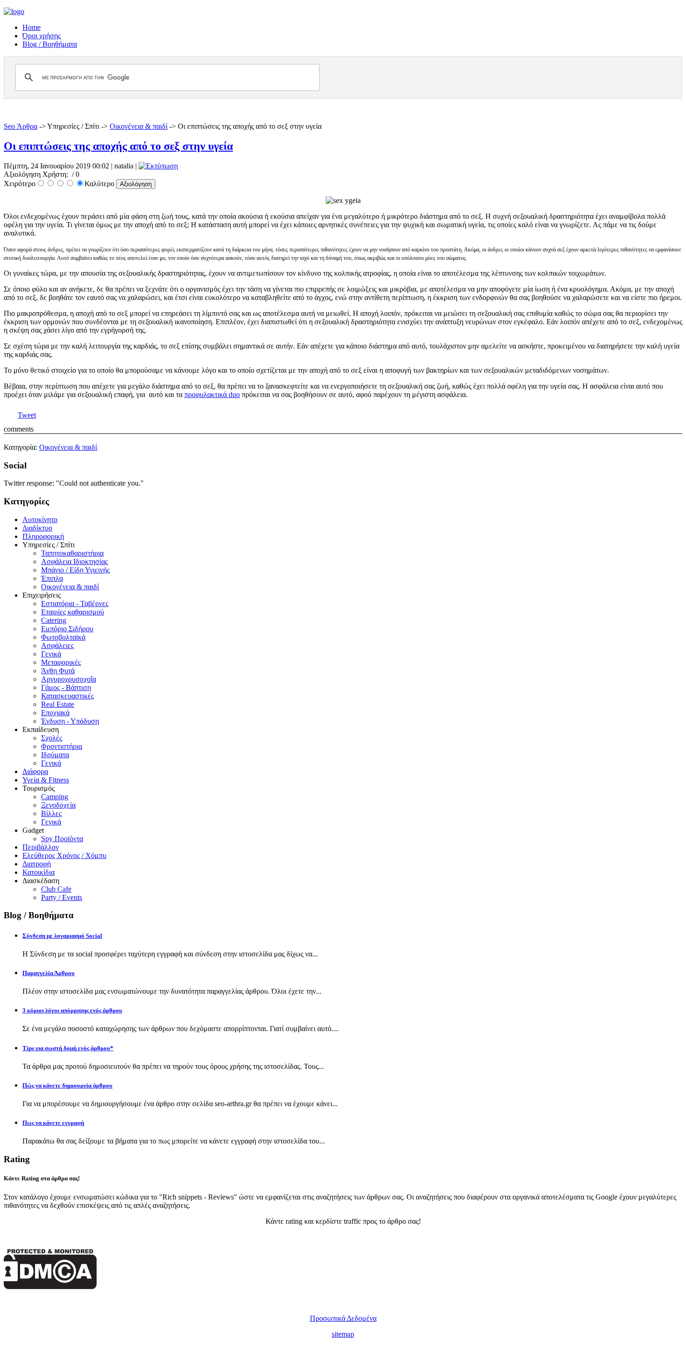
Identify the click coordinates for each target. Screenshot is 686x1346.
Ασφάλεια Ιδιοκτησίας (74, 561)
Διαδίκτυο (37, 528)
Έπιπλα (52, 578)
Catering (53, 620)
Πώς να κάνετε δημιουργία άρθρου (67, 1085)
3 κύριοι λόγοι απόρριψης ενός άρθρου (72, 1010)
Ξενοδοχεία (58, 805)
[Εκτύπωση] (158, 166)
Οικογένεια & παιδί (139, 126)
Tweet (27, 415)
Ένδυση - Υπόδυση (70, 721)
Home (31, 27)
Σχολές (51, 738)
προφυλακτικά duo (212, 394)
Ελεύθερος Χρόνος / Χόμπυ (64, 855)
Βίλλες (51, 813)
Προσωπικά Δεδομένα (343, 1318)
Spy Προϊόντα (62, 839)
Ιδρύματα (55, 755)
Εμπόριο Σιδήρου (67, 629)
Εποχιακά (55, 713)
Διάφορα (35, 771)
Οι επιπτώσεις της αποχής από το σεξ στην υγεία (118, 146)
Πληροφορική (43, 536)
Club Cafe (56, 889)
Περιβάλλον (40, 847)
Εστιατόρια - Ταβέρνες (74, 603)
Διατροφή (36, 864)
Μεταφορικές (61, 662)
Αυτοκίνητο (39, 519)
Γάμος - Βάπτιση (66, 687)
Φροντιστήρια (61, 746)
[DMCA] (50, 1286)
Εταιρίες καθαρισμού (72, 612)
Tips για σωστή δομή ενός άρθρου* (67, 1048)
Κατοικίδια (38, 872)
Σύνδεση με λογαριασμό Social (62, 935)
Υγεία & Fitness (45, 780)
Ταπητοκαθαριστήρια (72, 553)
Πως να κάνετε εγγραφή (53, 1122)
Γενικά (51, 654)
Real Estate (57, 704)
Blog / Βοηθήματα (49, 44)
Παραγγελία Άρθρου (48, 972)
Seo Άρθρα (20, 126)
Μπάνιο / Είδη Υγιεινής (75, 570)
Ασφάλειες (57, 645)
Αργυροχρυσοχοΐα (68, 679)
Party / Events (61, 897)
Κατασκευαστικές (67, 696)
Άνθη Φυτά (58, 671)
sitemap (343, 1334)
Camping (54, 797)
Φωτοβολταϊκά (63, 637)
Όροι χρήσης (41, 36)
